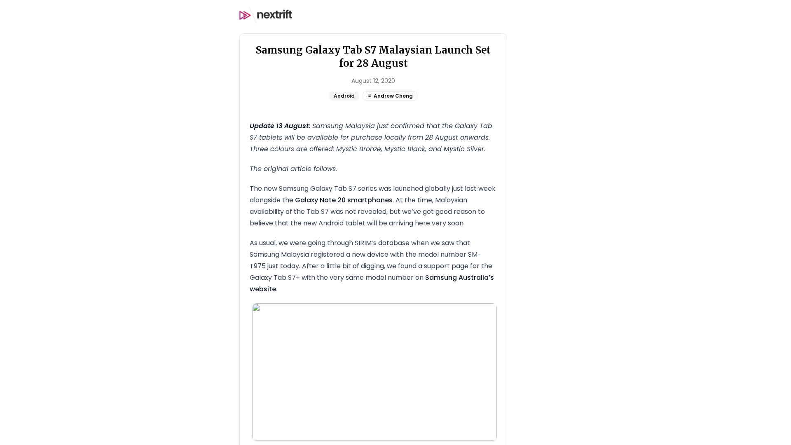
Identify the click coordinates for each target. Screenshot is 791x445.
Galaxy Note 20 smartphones (344, 200)
